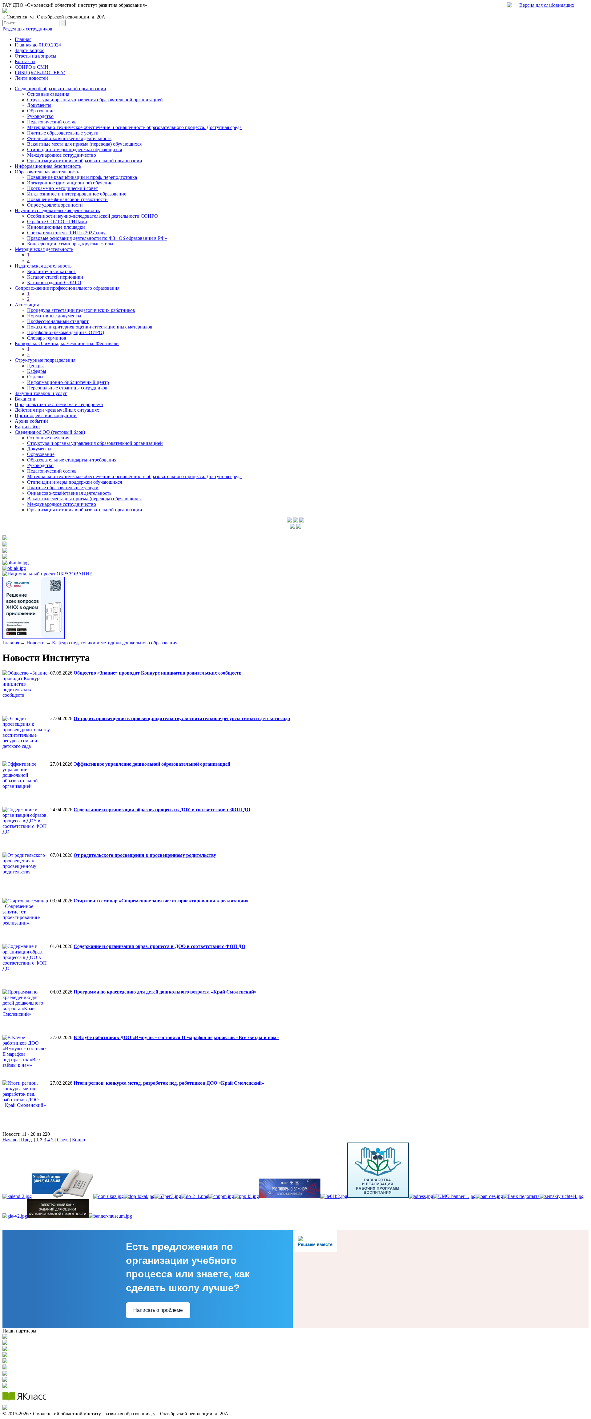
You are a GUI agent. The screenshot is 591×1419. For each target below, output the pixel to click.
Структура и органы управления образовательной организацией (95, 99)
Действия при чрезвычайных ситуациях (57, 410)
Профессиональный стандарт (58, 321)
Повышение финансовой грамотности (67, 199)
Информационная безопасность (48, 166)
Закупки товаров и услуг (41, 393)
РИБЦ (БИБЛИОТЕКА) (40, 72)
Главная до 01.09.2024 (38, 44)
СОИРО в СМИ (31, 67)
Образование (40, 110)
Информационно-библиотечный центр (68, 382)
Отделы (35, 376)
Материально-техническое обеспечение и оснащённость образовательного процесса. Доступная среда (134, 476)
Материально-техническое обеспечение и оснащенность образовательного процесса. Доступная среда (134, 127)
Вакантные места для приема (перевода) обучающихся (84, 144)
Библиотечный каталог (51, 271)
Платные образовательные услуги (62, 132)
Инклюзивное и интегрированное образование (76, 193)
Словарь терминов (46, 338)
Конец (78, 1139)
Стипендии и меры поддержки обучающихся (74, 149)
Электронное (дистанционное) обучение (69, 182)
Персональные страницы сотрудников (67, 387)
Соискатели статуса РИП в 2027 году (66, 232)
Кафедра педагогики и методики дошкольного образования (114, 642)
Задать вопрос (29, 50)
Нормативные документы (54, 315)
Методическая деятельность (44, 249)
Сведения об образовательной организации (60, 88)
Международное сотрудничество (61, 155)
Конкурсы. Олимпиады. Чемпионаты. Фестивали (67, 343)
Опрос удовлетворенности (55, 205)
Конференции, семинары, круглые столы (70, 243)
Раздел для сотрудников (27, 28)
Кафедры (36, 371)
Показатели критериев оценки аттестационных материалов (89, 326)
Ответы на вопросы (35, 55)
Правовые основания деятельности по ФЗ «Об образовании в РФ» (97, 238)
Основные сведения (48, 94)
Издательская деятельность (43, 265)
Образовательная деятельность (47, 171)
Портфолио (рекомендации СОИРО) (65, 332)
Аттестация (27, 304)
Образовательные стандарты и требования (71, 459)
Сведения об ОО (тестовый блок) (50, 432)
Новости (35, 642)
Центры (35, 365)
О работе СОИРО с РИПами (57, 221)
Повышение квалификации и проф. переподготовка (82, 177)
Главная (23, 39)
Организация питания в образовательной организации (84, 160)
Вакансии (25, 398)
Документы (39, 105)
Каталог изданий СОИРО (54, 282)
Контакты (25, 61)
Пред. (27, 1139)
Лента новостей (31, 78)
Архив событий (31, 421)
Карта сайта (27, 426)
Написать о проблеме (158, 1310)
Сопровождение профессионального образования (67, 288)
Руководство (40, 116)
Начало (10, 1139)
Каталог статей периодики (55, 277)
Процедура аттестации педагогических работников (81, 310)
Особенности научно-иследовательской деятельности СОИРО (92, 216)
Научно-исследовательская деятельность (57, 210)
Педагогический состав (52, 121)
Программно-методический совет (62, 188)
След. (63, 1139)
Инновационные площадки (56, 227)
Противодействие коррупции (46, 415)
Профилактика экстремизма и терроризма (59, 404)
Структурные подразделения (45, 360)
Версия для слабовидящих (546, 5)
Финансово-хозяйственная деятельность (69, 138)
